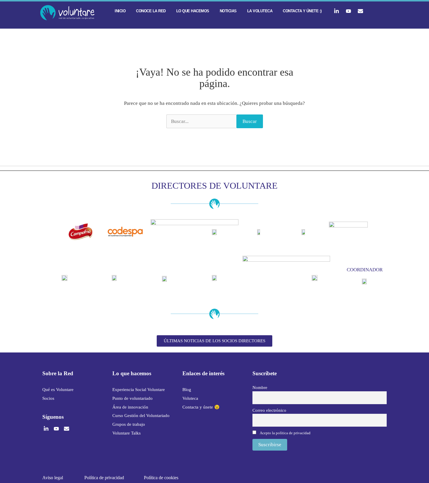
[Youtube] (348, 11)
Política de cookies (161, 477)
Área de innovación (130, 407)
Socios (48, 398)
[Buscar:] (201, 121)
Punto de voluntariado (132, 398)
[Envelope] (360, 11)
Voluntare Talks (126, 433)
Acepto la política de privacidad (285, 433)
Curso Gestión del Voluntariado (141, 415)
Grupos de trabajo (128, 424)
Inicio (120, 11)
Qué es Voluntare (58, 389)
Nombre (259, 387)
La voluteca (260, 11)
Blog (186, 389)
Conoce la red (151, 11)
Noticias (228, 11)
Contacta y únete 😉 (201, 407)
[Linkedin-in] (336, 11)
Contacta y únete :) (302, 11)
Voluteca (190, 398)
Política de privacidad (104, 477)
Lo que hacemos (192, 11)
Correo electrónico (269, 410)
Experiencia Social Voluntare (138, 389)
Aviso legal (52, 477)
